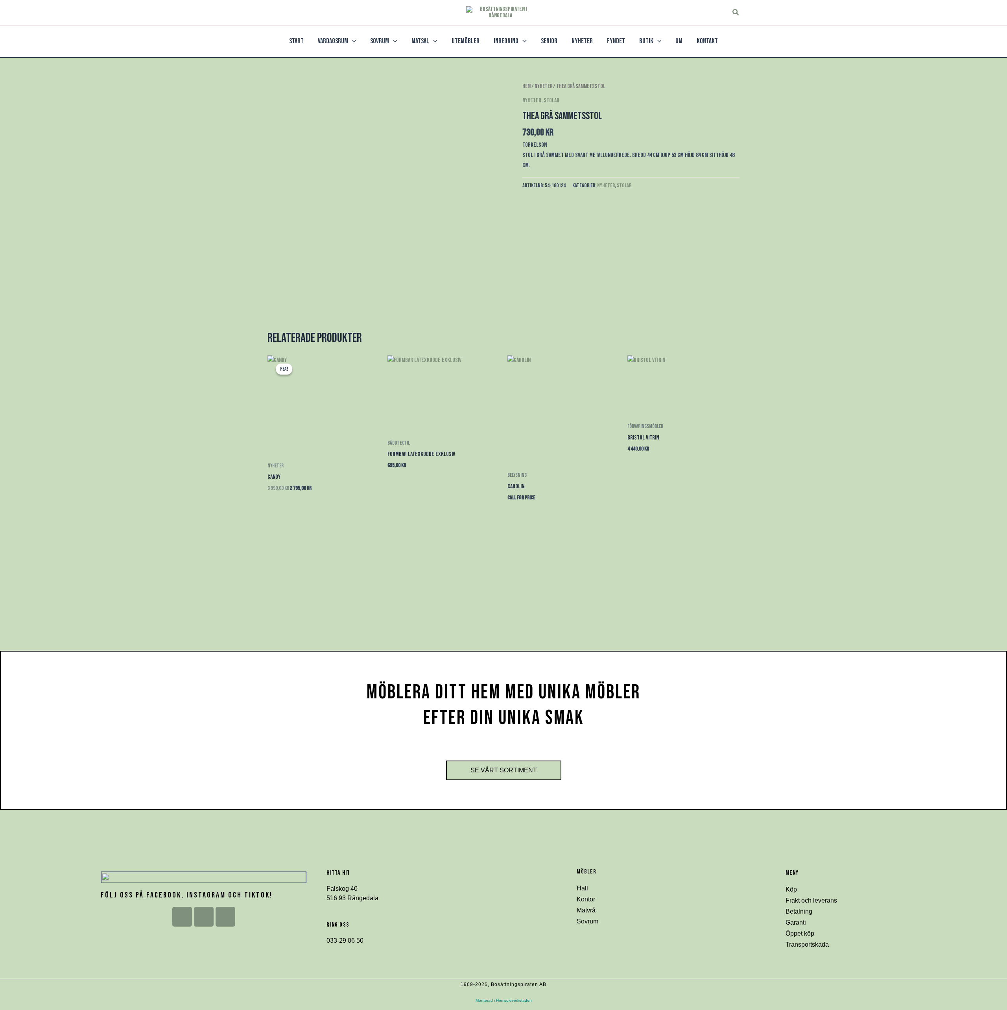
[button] (736, 12)
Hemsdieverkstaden (514, 1000)
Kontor (586, 899)
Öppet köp (800, 933)
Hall (582, 888)
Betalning (799, 911)
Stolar (551, 100)
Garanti (796, 922)
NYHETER (543, 86)
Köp (791, 889)
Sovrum (587, 921)
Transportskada (807, 944)
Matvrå (586, 910)
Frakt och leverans (811, 900)
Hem (526, 86)
